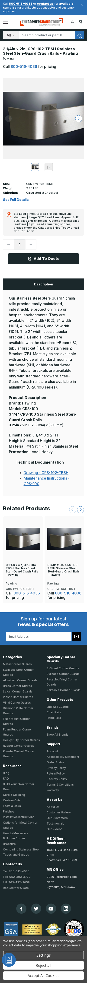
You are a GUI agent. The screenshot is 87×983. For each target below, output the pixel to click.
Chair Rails (54, 712)
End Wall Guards (58, 706)
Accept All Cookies (43, 975)
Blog (6, 773)
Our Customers (57, 818)
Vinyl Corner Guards (17, 702)
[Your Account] (72, 21)
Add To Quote (46, 258)
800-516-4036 (20, 3)
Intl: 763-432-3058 (16, 882)
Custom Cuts (12, 800)
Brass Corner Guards (17, 686)
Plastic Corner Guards (18, 697)
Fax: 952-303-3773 (17, 877)
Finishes (8, 811)
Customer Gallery (59, 812)
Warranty (53, 790)
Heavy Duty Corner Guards (21, 740)
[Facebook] (21, 909)
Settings (43, 955)
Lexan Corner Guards (17, 691)
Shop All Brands (57, 734)
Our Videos (54, 829)
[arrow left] (8, 118)
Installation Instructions (18, 817)
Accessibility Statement (63, 757)
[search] (79, 35)
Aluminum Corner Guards (20, 680)
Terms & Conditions (60, 784)
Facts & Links (12, 806)
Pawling (8, 58)
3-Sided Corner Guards (63, 668)
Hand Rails (54, 718)
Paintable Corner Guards (64, 690)
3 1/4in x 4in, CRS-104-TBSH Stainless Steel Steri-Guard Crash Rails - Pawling (22, 569)
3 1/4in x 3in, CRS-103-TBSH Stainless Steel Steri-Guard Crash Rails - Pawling (63, 569)
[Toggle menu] (5, 22)
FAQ (6, 778)
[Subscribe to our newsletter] (76, 636)
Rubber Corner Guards (18, 745)
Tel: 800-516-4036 (16, 871)
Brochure (9, 844)
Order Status (55, 762)
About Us (53, 807)
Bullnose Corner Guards (63, 674)
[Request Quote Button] (9, 960)
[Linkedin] (66, 908)
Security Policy (57, 779)
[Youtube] (51, 909)
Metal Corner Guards (17, 664)
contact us (45, 3)
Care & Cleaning (14, 795)
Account (52, 751)
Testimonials (55, 823)
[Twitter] (36, 909)
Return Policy (56, 773)
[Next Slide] (80, 509)
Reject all (43, 965)
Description (43, 284)
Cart (81, 21)
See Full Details (16, 200)
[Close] (81, 5)
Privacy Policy (56, 768)
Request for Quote (16, 888)
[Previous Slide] (72, 509)
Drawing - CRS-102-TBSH (46, 472)
